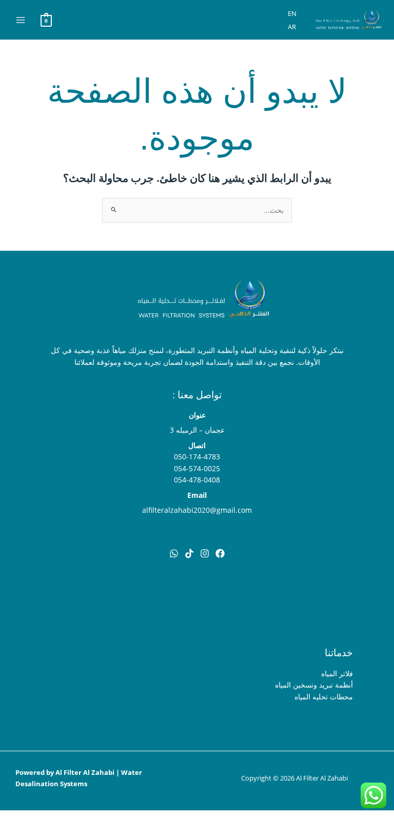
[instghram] (204, 553)
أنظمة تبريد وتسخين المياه (314, 685)
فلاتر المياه (337, 673)
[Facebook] (220, 553)
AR (292, 26)
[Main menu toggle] (20, 20)
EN (292, 13)
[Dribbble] (174, 553)
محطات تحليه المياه (323, 696)
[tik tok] (189, 553)
